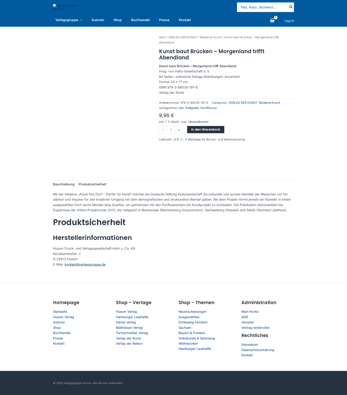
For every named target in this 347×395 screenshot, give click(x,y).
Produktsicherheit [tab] (92, 184)
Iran (181, 108)
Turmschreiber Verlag (132, 333)
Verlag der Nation (129, 343)
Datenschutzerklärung (257, 350)
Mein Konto (249, 312)
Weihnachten (188, 343)
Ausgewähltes (189, 317)
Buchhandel (140, 20)
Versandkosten (198, 121)
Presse (164, 20)
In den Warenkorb (205, 129)
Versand (247, 322)
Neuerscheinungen (192, 312)
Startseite (60, 312)
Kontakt (185, 20)
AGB (244, 317)
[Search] (291, 7)
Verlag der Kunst (128, 338)
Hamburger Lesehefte (132, 317)
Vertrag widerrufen (255, 328)
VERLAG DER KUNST (182, 37)
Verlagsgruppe (66, 20)
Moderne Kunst (211, 37)
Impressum (249, 344)
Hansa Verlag (126, 322)
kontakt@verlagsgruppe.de (85, 264)
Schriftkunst (208, 108)
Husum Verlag (63, 317)
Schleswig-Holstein (193, 322)
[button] (80, 20)
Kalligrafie (192, 108)
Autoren (98, 20)
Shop (118, 20)
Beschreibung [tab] (64, 184)
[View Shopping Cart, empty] (272, 21)
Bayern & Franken (192, 333)
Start (162, 37)
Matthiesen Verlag (129, 328)
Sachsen (185, 328)
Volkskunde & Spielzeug (197, 338)
